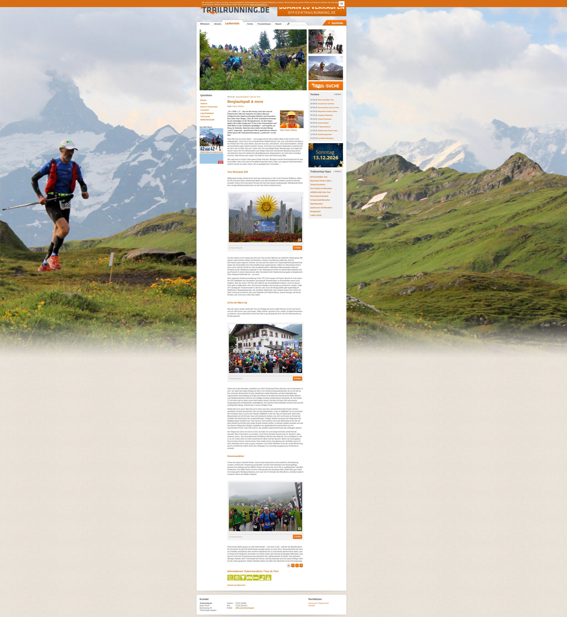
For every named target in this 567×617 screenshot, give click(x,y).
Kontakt (311, 606)
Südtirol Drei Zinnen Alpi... (328, 130)
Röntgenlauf (315, 211)
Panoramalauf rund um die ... (329, 107)
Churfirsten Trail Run (326, 104)
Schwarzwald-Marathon (320, 200)
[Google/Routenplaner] (268, 580)
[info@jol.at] (237, 580)
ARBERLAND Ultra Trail (320, 192)
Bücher (203, 100)
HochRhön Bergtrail (325, 138)
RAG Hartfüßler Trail (326, 100)
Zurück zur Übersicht (236, 585)
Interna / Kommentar (209, 107)
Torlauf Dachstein (325, 119)
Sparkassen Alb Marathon (321, 208)
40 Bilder (297, 379)
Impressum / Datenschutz (318, 603)
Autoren (203, 104)
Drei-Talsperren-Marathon (321, 188)
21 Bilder (297, 537)
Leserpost (204, 110)
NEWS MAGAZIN (207, 120)
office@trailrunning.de (245, 608)
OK (341, 4)
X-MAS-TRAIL (316, 215)
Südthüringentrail (325, 134)
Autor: (288, 130)
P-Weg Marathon (324, 127)
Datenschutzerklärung (258, 5)
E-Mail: (230, 608)
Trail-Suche (205, 117)
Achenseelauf (323, 123)
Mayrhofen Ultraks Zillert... (328, 111)
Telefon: (230, 603)
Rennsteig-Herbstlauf (319, 196)
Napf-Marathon (316, 204)
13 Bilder (297, 248)
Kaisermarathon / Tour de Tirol (248, 97)
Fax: (228, 606)
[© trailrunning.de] (265, 242)
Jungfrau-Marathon (325, 115)
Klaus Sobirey (238, 106)
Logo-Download (206, 113)
